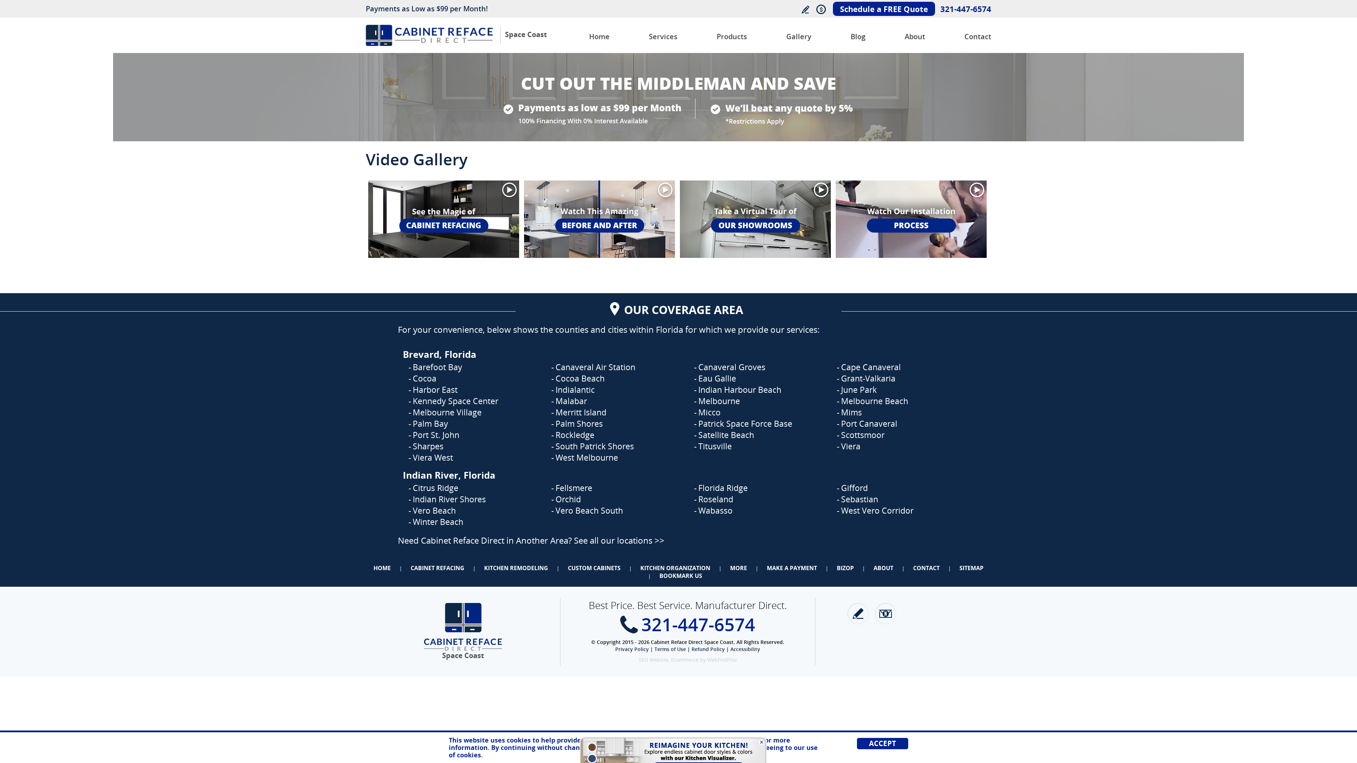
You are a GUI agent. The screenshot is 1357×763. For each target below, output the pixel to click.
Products (732, 36)
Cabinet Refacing (437, 568)
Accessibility (745, 649)
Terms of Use (670, 649)
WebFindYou (722, 659)
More (738, 568)
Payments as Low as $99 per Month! (427, 8)
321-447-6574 (965, 9)
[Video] (443, 219)
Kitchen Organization (675, 568)
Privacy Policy (632, 649)
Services (663, 36)
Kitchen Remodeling (516, 568)
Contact (977, 36)
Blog (858, 36)
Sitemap (971, 568)
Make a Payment (792, 568)
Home (599, 36)
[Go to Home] (429, 44)
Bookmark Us (680, 576)
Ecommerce (685, 659)
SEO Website (654, 659)
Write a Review (805, 9)
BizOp (845, 568)
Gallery (798, 36)
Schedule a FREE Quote (884, 9)
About (915, 36)
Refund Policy (708, 649)
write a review (858, 613)
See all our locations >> (619, 540)
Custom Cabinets (594, 568)
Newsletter (885, 613)
